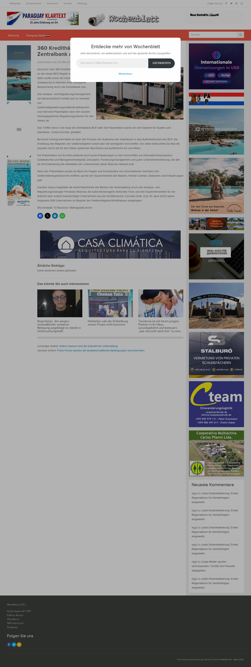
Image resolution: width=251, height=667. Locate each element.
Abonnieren (162, 63)
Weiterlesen (125, 73)
